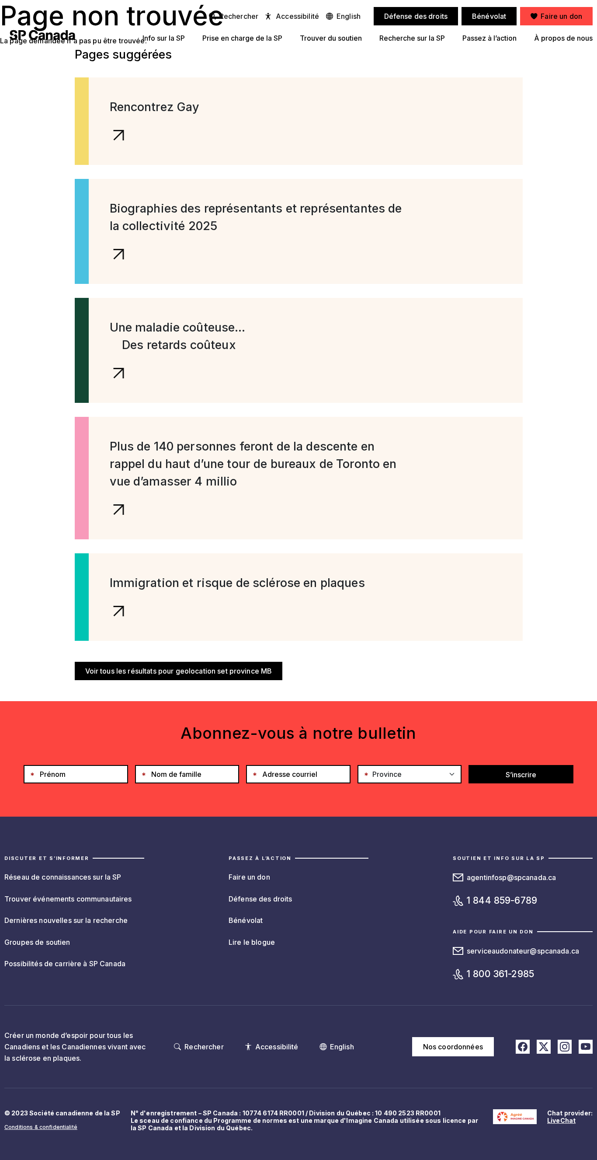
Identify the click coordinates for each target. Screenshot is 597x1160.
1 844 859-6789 (502, 900)
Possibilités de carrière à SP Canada (64, 963)
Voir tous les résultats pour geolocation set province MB (178, 671)
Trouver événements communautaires (68, 898)
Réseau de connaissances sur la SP (62, 877)
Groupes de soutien (37, 942)
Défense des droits (260, 898)
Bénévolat (246, 920)
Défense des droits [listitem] (416, 16)
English (349, 16)
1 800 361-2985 (500, 973)
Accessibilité (297, 16)
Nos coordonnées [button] (453, 1046)
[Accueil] (42, 35)
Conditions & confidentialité (40, 1127)
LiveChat (561, 1120)
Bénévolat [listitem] (489, 16)
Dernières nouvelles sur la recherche (66, 920)
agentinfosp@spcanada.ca (511, 877)
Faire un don (249, 877)
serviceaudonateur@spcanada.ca (523, 951)
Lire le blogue (252, 942)
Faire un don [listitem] (561, 16)
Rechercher (238, 16)
